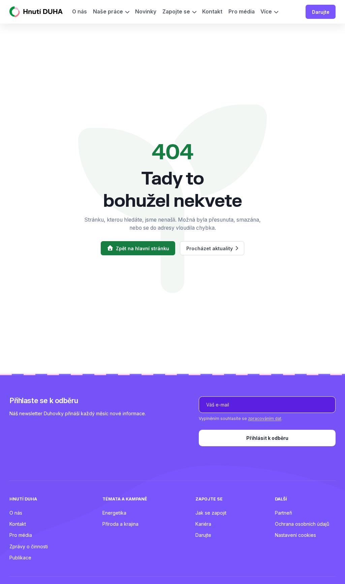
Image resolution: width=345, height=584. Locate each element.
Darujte (321, 12)
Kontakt (17, 524)
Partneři (283, 513)
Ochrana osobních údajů (302, 524)
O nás (15, 513)
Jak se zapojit (210, 513)
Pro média (20, 535)
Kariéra (203, 524)
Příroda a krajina (120, 524)
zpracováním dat (264, 418)
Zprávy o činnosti (28, 546)
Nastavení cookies (295, 535)
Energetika (114, 513)
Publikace (20, 557)
